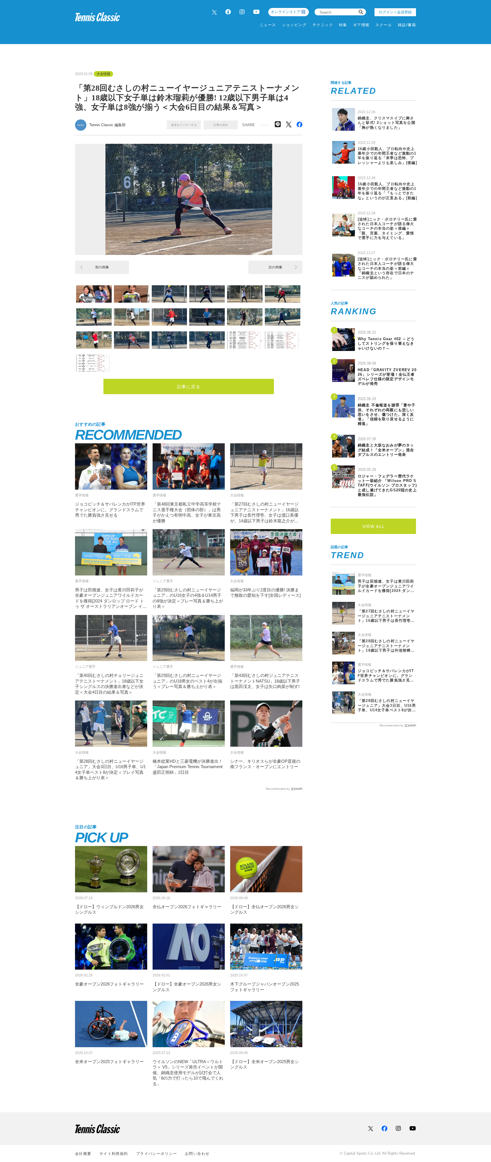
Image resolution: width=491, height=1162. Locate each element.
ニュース (268, 25)
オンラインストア (285, 12)
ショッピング (294, 25)
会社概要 (83, 1153)
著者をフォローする (184, 124)
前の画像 (102, 267)
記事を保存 (221, 124)
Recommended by (278, 788)
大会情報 (103, 74)
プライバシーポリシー (156, 1153)
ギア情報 (361, 25)
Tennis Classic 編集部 (107, 125)
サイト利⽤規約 (113, 1153)
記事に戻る (189, 386)
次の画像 (275, 267)
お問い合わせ (197, 1153)
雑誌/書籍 (407, 25)
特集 (343, 25)
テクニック (323, 25)
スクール (383, 25)
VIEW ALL (373, 526)
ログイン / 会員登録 (395, 12)
